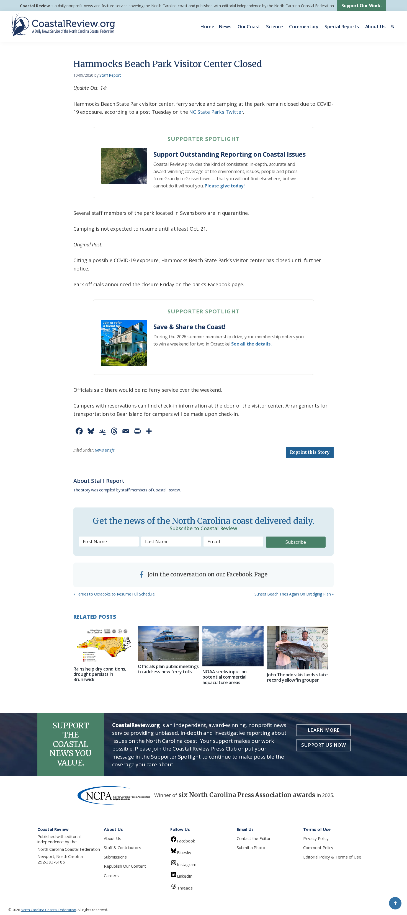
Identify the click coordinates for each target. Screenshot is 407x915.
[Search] (393, 26)
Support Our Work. (361, 5)
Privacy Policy (315, 838)
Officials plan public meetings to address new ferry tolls (168, 669)
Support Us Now (323, 745)
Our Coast (249, 26)
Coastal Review (35, 5)
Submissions (115, 857)
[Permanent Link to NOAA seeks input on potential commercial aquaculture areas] (233, 646)
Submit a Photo (251, 847)
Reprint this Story (309, 452)
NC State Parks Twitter (216, 112)
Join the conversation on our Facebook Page (206, 574)
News (225, 26)
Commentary (303, 26)
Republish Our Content (125, 866)
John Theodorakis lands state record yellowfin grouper (297, 677)
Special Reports (341, 26)
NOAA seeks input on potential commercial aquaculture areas (224, 677)
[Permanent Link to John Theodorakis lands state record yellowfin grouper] (297, 647)
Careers (111, 875)
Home (207, 26)
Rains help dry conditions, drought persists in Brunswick (99, 674)
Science (274, 26)
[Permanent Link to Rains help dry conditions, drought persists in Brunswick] (104, 644)
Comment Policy (318, 847)
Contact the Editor (254, 838)
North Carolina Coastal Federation (68, 849)
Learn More (324, 730)
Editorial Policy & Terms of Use (332, 857)
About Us (375, 26)
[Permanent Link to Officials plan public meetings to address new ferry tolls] (168, 643)
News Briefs (105, 450)
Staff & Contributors (122, 847)
